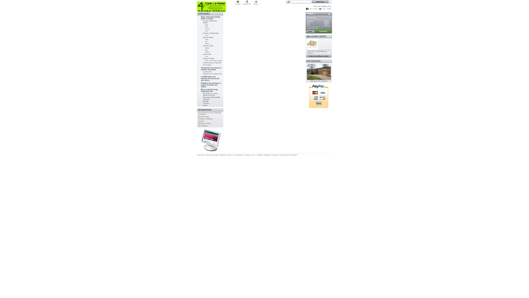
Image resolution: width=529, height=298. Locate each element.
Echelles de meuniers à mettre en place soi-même (211, 85)
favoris (256, 4)
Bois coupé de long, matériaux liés (209, 90)
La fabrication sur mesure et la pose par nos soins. (210, 78)
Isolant (205, 105)
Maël (206, 50)
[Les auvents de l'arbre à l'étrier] (215, 6)
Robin (206, 39)
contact (237, 4)
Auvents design (208, 37)
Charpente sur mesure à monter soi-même (211, 69)
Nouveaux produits (212, 155)
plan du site (247, 4)
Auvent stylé (207, 54)
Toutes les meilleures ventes (318, 56)
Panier (310, 14)
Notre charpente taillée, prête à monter (211, 18)
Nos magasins (203, 126)
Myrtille (207, 52)
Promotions (201, 155)
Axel (206, 27)
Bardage (206, 101)
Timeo (207, 35)
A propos (201, 121)
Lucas (206, 56)
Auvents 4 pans (208, 46)
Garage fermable (208, 58)
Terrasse (206, 103)
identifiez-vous (326, 6)
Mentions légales (203, 116)
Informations (205, 110)
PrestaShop (292, 155)
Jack (206, 41)
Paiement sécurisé (204, 123)
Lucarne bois (207, 72)
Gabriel (207, 43)
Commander (323, 31)
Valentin (207, 48)
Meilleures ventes (316, 36)
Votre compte (313, 9)
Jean (206, 31)
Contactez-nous (249, 155)
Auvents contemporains (211, 33)
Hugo (206, 25)
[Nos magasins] (319, 79)
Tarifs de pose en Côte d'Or (212, 63)
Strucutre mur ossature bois (212, 74)
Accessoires (207, 65)
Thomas (207, 29)
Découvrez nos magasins (318, 81)
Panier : (324, 9)
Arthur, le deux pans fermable (213, 60)
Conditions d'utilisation (205, 119)
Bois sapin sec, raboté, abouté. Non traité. (210, 94)
